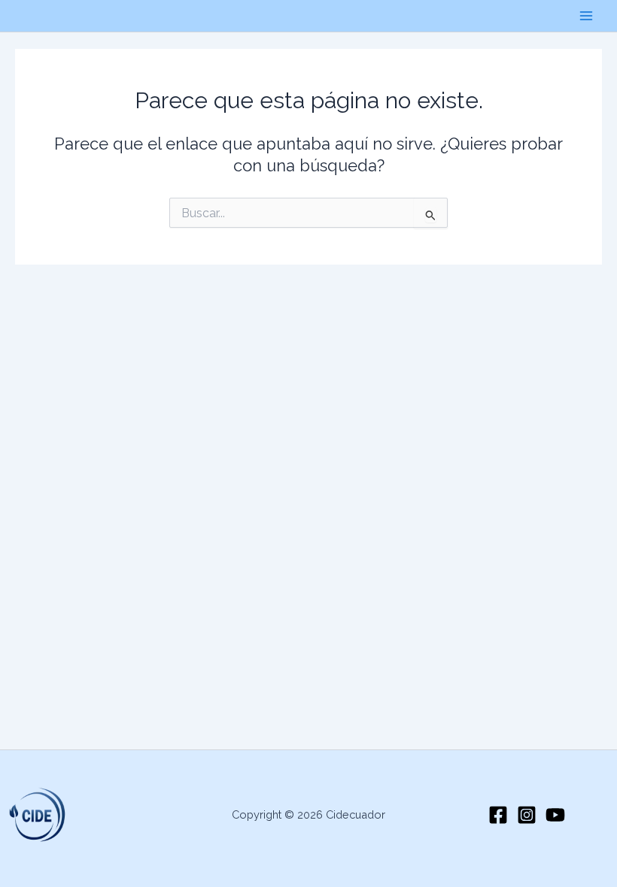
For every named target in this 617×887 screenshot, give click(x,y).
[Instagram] (526, 815)
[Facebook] (498, 815)
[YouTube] (555, 815)
